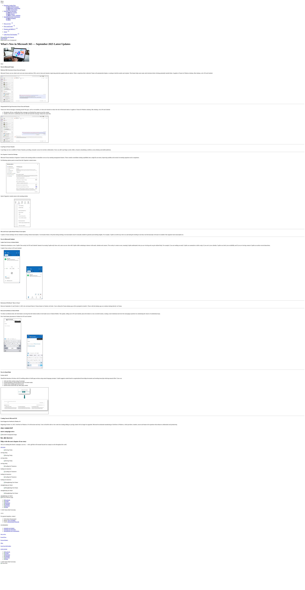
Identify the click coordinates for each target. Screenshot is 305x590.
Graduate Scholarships (11, 9)
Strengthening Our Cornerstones (12, 17)
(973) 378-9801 (11, 520)
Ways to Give (7, 23)
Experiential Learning (11, 12)
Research (8, 19)
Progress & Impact (4, 540)
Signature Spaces (10, 14)
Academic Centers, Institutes (13, 15)
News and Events (8, 26)
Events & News (3, 537)
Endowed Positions (11, 18)
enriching (10, 529)
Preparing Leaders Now (10, 5)
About (5, 32)
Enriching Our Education (10, 11)
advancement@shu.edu (13, 522)
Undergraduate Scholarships (13, 8)
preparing (9, 528)
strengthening (11, 531)
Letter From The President (10, 34)
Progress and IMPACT (9, 29)
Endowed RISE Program (12, 7)
